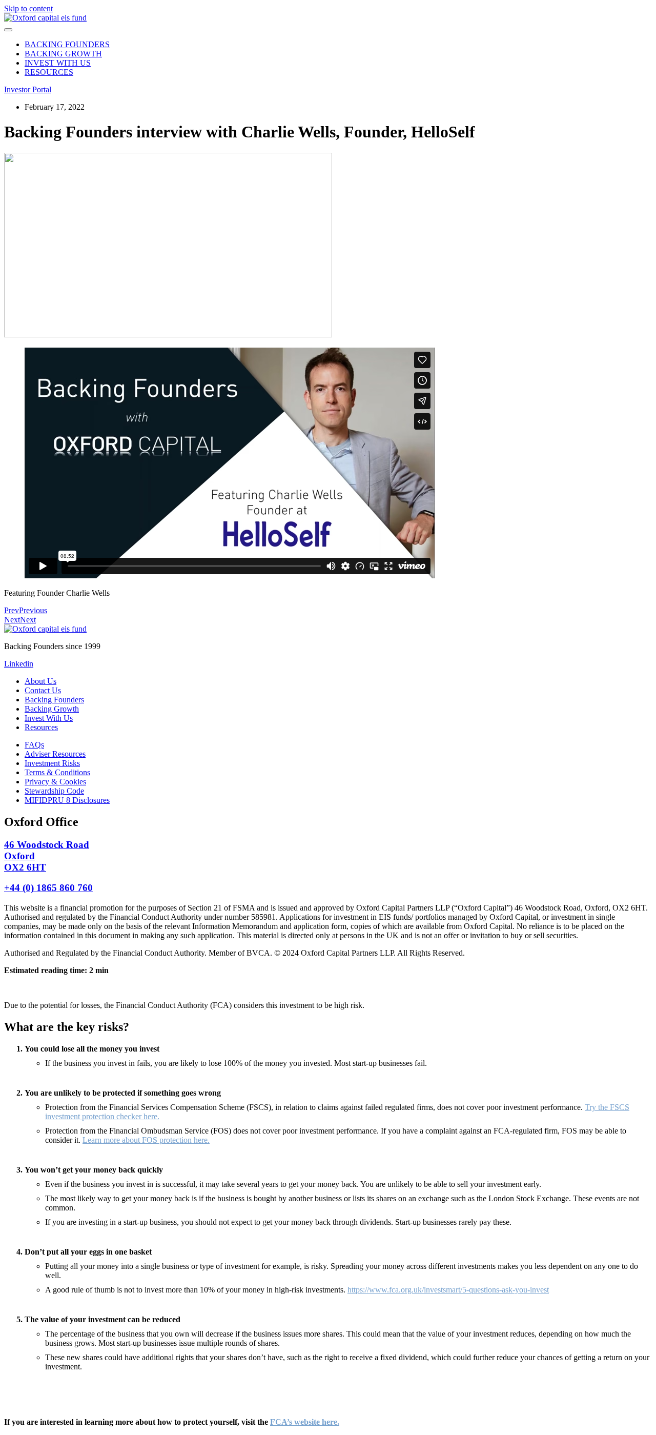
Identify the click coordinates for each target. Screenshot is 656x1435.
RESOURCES (49, 72)
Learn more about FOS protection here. (146, 1140)
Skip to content (28, 8)
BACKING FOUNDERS (67, 44)
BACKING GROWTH (63, 53)
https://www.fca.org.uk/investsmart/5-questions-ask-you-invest (448, 1289)
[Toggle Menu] (8, 29)
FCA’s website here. (304, 1422)
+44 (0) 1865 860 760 (48, 887)
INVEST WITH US (58, 62)
